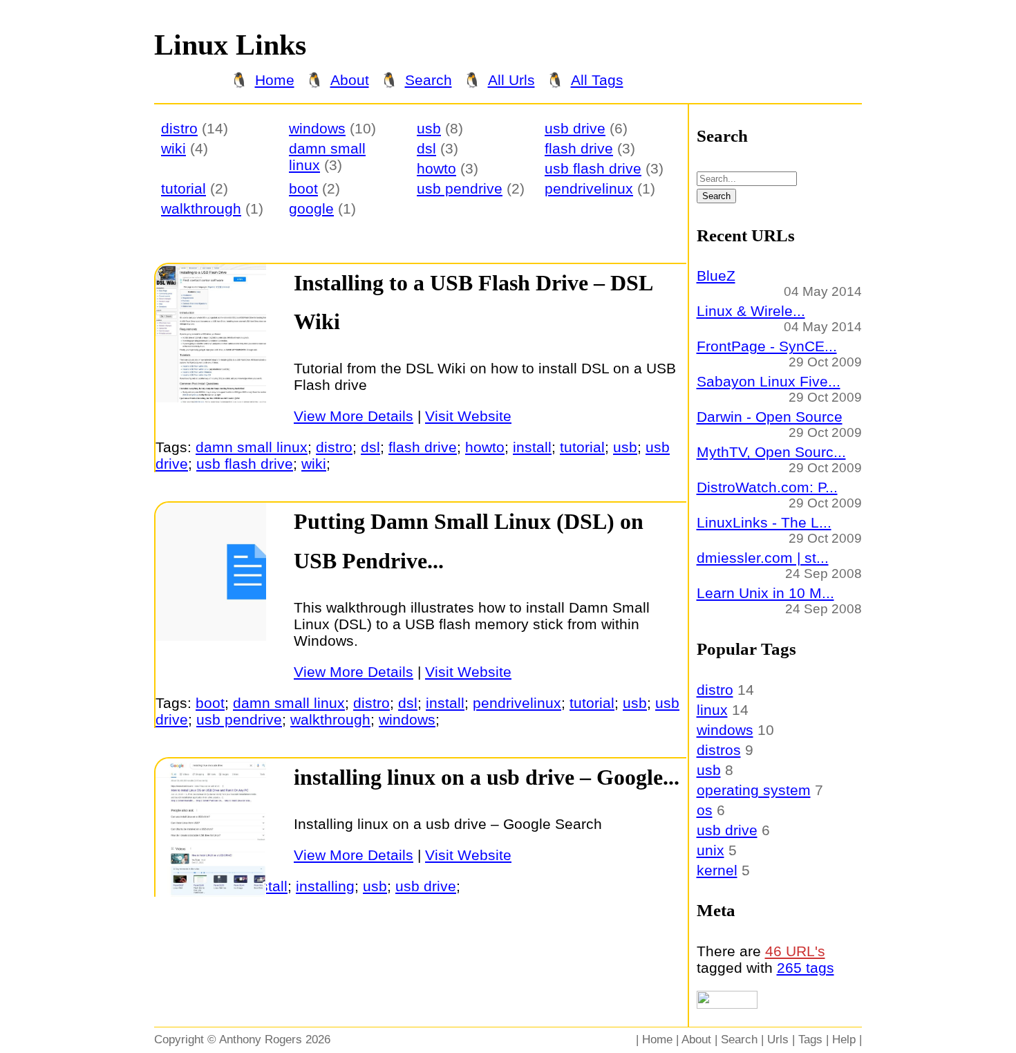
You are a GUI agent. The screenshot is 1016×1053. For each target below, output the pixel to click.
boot (303, 188)
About (349, 80)
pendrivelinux (589, 188)
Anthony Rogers (260, 1039)
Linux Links (230, 45)
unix (710, 850)
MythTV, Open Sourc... (771, 452)
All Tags (597, 80)
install (532, 447)
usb (429, 128)
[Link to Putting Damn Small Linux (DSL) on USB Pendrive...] (211, 636)
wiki (173, 148)
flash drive (579, 148)
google (311, 208)
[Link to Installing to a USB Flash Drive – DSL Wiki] (211, 397)
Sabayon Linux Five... (768, 381)
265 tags (805, 968)
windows (317, 128)
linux (712, 710)
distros (719, 750)
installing (325, 886)
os (705, 810)
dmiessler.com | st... (763, 558)
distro (179, 128)
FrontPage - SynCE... (767, 346)
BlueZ (716, 275)
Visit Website (468, 416)
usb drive (575, 128)
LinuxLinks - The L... (764, 522)
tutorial (183, 188)
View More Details (353, 416)
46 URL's (795, 951)
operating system (754, 790)
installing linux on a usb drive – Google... (486, 777)
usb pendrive (459, 188)
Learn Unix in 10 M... (765, 593)
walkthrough (201, 208)
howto (436, 168)
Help (844, 1039)
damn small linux (252, 447)
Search (428, 80)
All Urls (511, 80)
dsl (426, 148)
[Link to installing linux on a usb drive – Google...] (211, 892)
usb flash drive (593, 168)
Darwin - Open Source (770, 417)
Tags (810, 1039)
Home (274, 80)
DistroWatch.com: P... (767, 487)
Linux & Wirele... (751, 311)
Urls (778, 1039)
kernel (717, 870)
